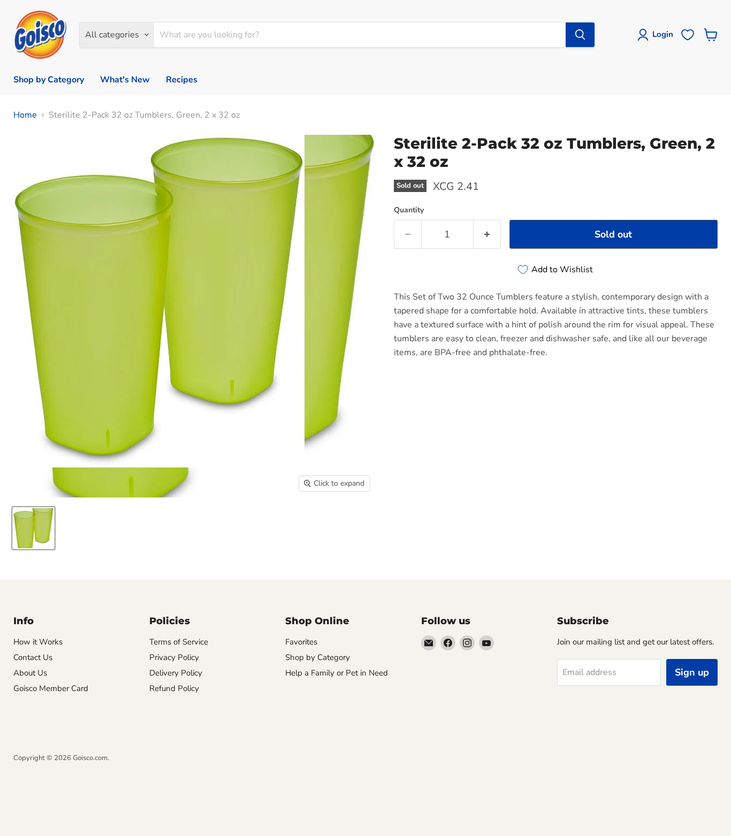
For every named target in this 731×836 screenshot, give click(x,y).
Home (25, 115)
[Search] (580, 34)
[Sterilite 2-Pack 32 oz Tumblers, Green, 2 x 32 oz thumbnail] (33, 528)
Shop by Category (48, 80)
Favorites (301, 641)
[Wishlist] (688, 35)
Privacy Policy (174, 657)
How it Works (38, 641)
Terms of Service (178, 641)
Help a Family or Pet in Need (336, 673)
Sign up (692, 672)
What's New (125, 80)
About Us (30, 673)
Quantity (409, 210)
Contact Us (32, 657)
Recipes (181, 80)
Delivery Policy (175, 673)
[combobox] (360, 34)
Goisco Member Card (50, 688)
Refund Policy (174, 688)
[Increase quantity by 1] (487, 234)
